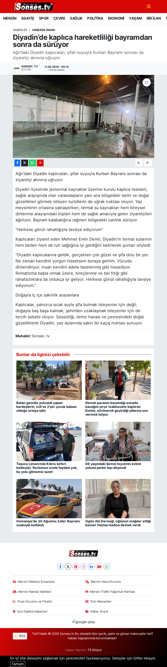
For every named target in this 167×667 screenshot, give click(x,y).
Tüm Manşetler (101, 601)
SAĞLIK (76, 18)
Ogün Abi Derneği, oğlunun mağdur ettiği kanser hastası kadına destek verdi (118, 523)
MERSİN (9, 18)
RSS (21, 636)
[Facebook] (60, 566)
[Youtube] (99, 566)
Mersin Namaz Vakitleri (34, 592)
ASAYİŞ (27, 18)
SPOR (44, 18)
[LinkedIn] (91, 566)
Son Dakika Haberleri (32, 611)
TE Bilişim (95, 650)
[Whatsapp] (106, 566)
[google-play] (83, 622)
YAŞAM (135, 18)
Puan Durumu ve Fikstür (35, 601)
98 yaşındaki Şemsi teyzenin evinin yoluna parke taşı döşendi (113, 466)
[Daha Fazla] (40, 163)
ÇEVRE (59, 18)
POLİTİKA (95, 18)
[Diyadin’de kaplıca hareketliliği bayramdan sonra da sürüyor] (83, 116)
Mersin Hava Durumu (106, 582)
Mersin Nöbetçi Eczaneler (36, 582)
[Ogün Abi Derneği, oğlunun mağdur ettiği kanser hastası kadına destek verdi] (118, 498)
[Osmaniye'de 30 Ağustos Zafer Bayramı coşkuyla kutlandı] (49, 498)
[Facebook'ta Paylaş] (17, 163)
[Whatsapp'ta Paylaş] (32, 163)
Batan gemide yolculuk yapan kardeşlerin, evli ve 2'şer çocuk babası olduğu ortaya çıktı (46, 407)
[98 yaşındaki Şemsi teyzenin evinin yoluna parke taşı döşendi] (118, 441)
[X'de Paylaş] (24, 163)
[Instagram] (83, 566)
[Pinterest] (76, 566)
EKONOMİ (116, 18)
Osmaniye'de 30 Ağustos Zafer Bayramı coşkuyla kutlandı (48, 523)
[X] (68, 566)
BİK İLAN (154, 18)
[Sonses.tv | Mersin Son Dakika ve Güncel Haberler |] (33, 6)
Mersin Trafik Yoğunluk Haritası (112, 592)
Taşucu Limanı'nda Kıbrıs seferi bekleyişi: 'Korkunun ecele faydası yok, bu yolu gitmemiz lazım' (46, 468)
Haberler (20, 30)
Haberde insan (43, 30)
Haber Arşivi (99, 611)
